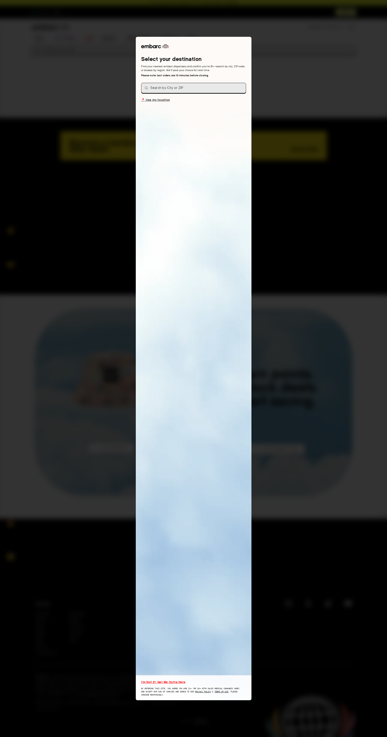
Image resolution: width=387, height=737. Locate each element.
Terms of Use (221, 692)
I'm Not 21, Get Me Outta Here (163, 682)
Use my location (155, 100)
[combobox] (193, 88)
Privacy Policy (203, 692)
